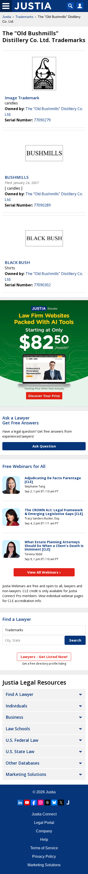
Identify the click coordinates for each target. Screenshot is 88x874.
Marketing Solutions (26, 774)
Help (44, 840)
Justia (6, 17)
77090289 (42, 205)
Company (44, 831)
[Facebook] (34, 802)
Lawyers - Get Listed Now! (44, 656)
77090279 (42, 120)
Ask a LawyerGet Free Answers (20, 420)
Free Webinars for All (24, 466)
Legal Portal (44, 823)
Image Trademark (22, 97)
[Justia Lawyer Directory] (68, 802)
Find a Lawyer (16, 619)
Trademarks (24, 17)
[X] (61, 802)
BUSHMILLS (17, 177)
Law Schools (18, 728)
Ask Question (44, 446)
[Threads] (47, 802)
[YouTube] (27, 802)
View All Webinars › (44, 572)
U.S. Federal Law (22, 740)
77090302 (42, 284)
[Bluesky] (54, 802)
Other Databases (22, 763)
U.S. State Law (20, 751)
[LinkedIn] (20, 802)
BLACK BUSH (17, 262)
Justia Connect (44, 814)
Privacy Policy (44, 856)
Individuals (16, 706)
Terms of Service (44, 848)
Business (14, 717)
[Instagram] (40, 802)
